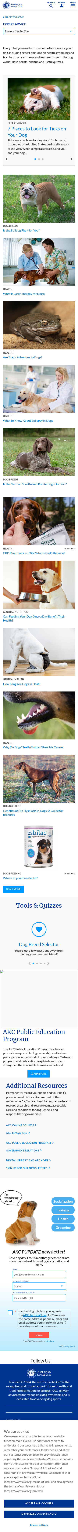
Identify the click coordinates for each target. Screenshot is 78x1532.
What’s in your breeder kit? (20, 878)
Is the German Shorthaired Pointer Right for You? (35, 484)
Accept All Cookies (39, 1503)
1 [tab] (35, 159)
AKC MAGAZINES (16, 1132)
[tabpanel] (39, 116)
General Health (13, 679)
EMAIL (15, 1269)
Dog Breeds (10, 225)
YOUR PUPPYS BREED (20, 1281)
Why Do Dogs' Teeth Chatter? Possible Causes (33, 747)
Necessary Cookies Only (38, 1514)
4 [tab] (45, 963)
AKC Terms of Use (34, 1315)
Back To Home (14, 17)
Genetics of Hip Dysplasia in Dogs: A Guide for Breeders (33, 812)
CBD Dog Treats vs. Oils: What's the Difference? (34, 553)
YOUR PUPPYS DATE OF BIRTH (23, 1292)
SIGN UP (39, 1335)
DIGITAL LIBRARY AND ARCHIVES (27, 1160)
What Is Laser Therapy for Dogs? (24, 293)
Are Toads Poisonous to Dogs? (22, 357)
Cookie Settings (39, 1525)
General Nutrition (15, 611)
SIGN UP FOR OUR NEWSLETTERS (26, 1168)
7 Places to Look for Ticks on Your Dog (37, 132)
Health (7, 289)
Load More (13, 889)
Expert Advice (17, 123)
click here (50, 1341)
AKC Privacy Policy (66, 1346)
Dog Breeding (12, 806)
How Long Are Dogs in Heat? (21, 684)
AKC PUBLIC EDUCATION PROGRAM (28, 1142)
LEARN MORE (38, 1073)
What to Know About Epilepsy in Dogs (28, 420)
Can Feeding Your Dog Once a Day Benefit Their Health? (34, 618)
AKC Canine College (20, 1125)
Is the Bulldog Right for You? (21, 230)
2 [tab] (39, 159)
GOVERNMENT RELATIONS (22, 1150)
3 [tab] (43, 159)
